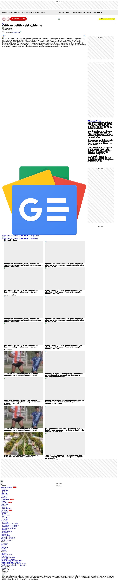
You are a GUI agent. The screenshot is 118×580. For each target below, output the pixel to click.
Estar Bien (6, 510)
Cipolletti (36, 12)
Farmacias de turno (8, 559)
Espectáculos (6, 509)
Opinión (4, 521)
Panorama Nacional (9, 528)
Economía (4, 495)
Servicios (4, 498)
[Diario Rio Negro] (3, 575)
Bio (3, 516)
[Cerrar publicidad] (1, 481)
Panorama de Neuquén (10, 524)
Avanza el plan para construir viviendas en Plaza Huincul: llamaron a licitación (21, 456)
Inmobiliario (5, 535)
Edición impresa (6, 540)
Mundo (4, 24)
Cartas (4, 530)
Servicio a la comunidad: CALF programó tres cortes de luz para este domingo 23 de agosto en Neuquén (64, 456)
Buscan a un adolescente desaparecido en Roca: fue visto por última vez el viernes (100, 142)
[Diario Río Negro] (59, 19)
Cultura (3, 506)
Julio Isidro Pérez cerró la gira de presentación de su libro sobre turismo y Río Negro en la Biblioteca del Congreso (64, 375)
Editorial (5, 522)
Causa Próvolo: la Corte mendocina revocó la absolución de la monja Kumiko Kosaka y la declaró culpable (100, 150)
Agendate (6, 503)
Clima (4, 513)
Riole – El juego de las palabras (11, 561)
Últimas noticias (7, 12)
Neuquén (17, 12)
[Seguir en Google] (3, 37)
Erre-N (4, 507)
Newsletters (7, 499)
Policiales (4, 533)
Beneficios (4, 568)
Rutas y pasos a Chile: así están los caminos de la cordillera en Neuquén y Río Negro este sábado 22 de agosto (64, 401)
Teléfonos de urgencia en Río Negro (13, 564)
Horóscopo (6, 515)
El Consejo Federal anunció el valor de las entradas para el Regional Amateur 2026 (101, 158)
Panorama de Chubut (9, 527)
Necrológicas (87, 12)
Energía (4, 493)
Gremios (5, 490)
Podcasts (4, 534)
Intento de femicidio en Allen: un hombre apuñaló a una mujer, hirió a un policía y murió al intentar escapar (23, 401)
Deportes (4, 504)
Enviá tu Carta (7, 531)
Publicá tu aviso (6, 555)
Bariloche (29, 12)
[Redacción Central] (3, 27)
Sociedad (4, 512)
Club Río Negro (77, 12)
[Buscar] (8, 19)
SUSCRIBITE (107, 19)
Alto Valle (4, 544)
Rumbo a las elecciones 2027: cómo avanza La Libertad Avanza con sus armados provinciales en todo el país (100, 134)
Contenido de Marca (8, 538)
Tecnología (6, 518)
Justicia (4, 492)
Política (3, 489)
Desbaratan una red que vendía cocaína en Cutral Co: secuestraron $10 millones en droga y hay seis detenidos (100, 125)
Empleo (3, 553)
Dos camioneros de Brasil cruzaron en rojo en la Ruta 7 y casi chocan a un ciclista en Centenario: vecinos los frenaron (64, 430)
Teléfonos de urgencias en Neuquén (13, 565)
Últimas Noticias (8, 487)
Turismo (4, 496)
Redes (3, 501)
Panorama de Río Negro (10, 525)
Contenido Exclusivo (8, 537)
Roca (23, 12)
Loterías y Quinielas (8, 558)
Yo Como (5, 519)
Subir (5, 573)
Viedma (43, 12)
